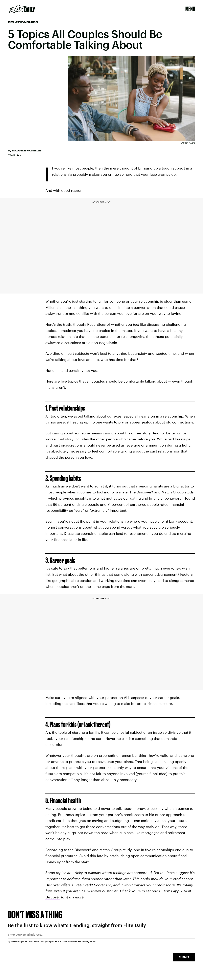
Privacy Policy (89, 941)
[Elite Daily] (22, 9)
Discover (52, 897)
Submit (184, 957)
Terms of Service (69, 941)
